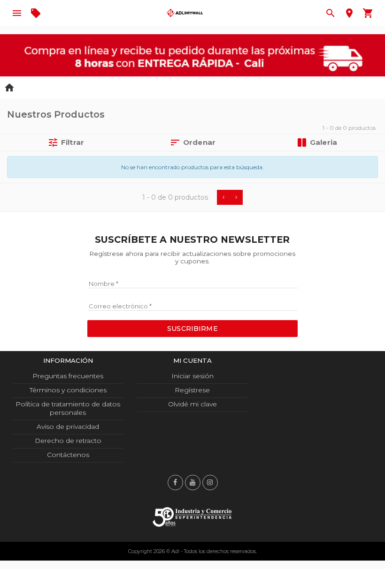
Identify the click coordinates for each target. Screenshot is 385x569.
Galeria (323, 142)
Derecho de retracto (68, 440)
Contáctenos (68, 454)
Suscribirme (192, 328)
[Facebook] (175, 482)
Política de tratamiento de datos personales (67, 408)
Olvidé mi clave (192, 404)
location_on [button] (349, 13)
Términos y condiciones (68, 390)
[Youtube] (192, 482)
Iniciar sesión (192, 376)
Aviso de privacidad (68, 426)
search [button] (330, 13)
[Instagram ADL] (210, 482)
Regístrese (192, 390)
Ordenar (192, 142)
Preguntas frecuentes (67, 376)
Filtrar (65, 142)
